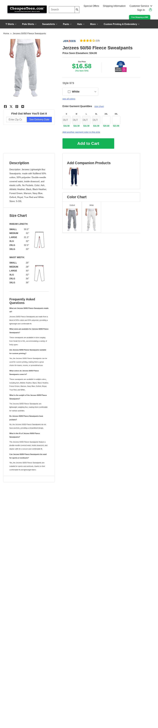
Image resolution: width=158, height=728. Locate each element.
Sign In (141, 10)
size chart (99, 106)
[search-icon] (77, 9)
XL (96, 114)
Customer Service (139, 6)
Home (6, 33)
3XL (116, 114)
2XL (106, 114)
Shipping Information (114, 6)
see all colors (68, 98)
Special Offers (91, 6)
